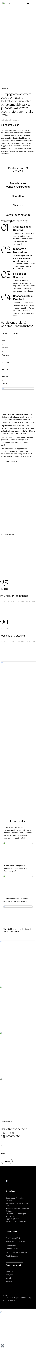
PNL (1, 1010)
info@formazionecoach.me (16, 1222)
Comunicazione (11, 965)
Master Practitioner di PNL (16, 1242)
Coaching (3, 965)
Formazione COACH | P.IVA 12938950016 (16, 1298)
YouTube (9, 1281)
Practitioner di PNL (13, 1238)
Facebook (9, 1271)
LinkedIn (9, 1278)
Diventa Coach (11, 1245)
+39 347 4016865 (12, 1219)
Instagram (9, 1275)
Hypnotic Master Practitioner (17, 1252)
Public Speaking (12, 1256)
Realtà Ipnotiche (12, 1249)
